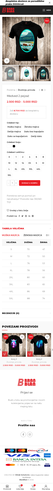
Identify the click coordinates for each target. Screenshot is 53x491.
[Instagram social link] (29, 434)
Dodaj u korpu (30, 183)
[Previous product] (39, 90)
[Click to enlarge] (7, 60)
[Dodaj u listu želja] (22, 336)
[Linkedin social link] (29, 216)
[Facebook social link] (19, 216)
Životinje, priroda (26, 90)
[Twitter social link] (22, 216)
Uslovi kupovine (37, 475)
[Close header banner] (49, 2)
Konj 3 (14, 359)
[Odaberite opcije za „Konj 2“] (30, 354)
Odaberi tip (13, 122)
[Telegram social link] (33, 216)
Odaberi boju (14, 142)
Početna (11, 90)
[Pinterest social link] (26, 216)
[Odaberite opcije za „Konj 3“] (4, 354)
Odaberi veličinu (15, 152)
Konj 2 (39, 359)
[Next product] (44, 90)
